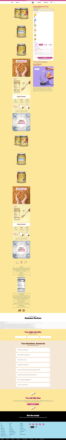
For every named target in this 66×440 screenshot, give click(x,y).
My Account (46, 2)
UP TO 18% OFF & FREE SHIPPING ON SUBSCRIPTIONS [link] (33, 0)
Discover (17, 2)
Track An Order (11, 434)
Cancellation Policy (23, 434)
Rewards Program (12, 431)
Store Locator (3, 431)
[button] (50, 2)
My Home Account (3, 434)
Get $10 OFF (22, 428)
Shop (12, 2)
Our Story (10, 428)
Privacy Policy (22, 431)
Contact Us (21, 425)
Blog (10, 425)
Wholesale (39, 2)
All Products (2, 428)
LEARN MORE (33, 404)
